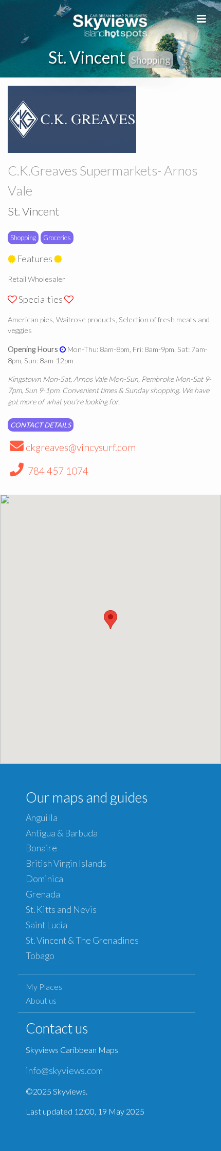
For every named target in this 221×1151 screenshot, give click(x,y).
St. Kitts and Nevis (61, 909)
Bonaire (41, 848)
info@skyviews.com (64, 1070)
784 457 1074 (57, 471)
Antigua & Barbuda (62, 833)
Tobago (40, 955)
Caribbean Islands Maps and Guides (110, 24)
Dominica (44, 878)
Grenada (43, 894)
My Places (44, 986)
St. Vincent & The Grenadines (82, 940)
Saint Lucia (46, 925)
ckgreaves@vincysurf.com (81, 447)
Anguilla (42, 817)
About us (41, 1000)
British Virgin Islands (66, 863)
